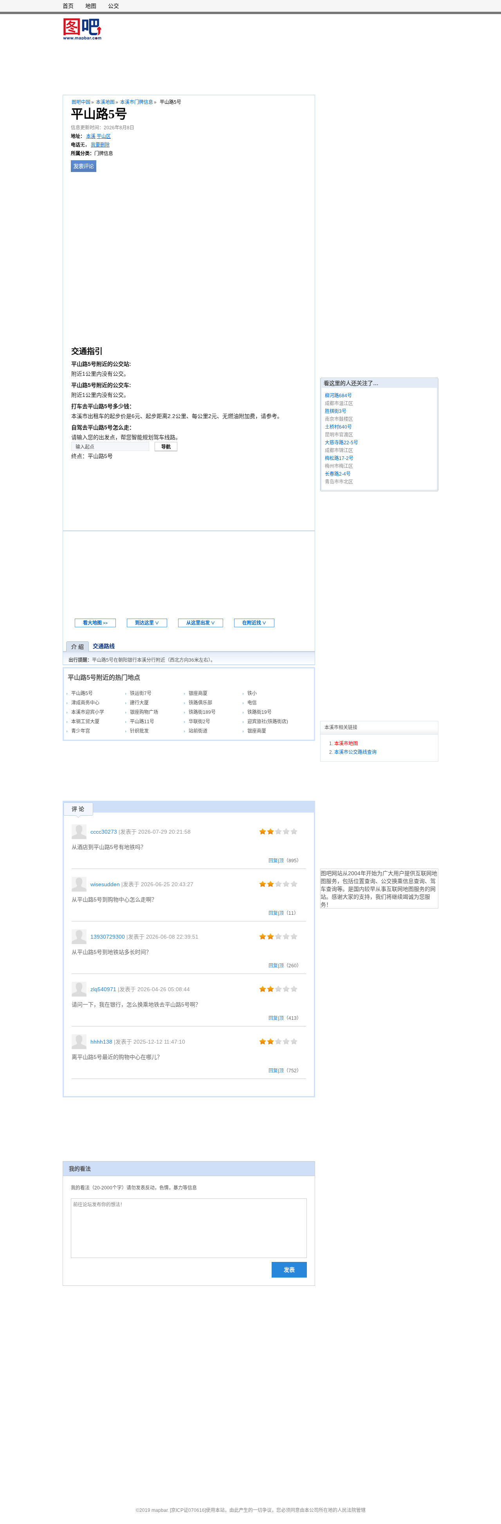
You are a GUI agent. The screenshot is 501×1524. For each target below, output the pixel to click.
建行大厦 (139, 703)
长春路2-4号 (338, 474)
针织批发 (139, 731)
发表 (289, 1270)
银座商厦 (198, 693)
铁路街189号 (202, 712)
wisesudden (105, 884)
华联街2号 (199, 721)
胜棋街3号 (335, 411)
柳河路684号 (338, 395)
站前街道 (198, 731)
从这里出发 (200, 623)
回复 (273, 860)
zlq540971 (103, 989)
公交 (113, 6)
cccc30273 (103, 832)
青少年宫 (80, 731)
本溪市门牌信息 (136, 102)
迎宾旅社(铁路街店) (267, 721)
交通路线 (104, 646)
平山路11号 (142, 721)
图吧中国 (81, 102)
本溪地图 (105, 102)
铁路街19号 (259, 712)
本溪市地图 (346, 743)
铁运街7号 (140, 693)
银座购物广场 (144, 712)
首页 (68, 6)
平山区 (104, 136)
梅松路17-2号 (339, 458)
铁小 (252, 693)
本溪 (91, 136)
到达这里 (147, 623)
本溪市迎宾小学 (87, 712)
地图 (90, 6)
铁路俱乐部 (200, 703)
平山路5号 (82, 693)
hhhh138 (101, 1042)
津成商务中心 (85, 703)
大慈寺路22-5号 (341, 442)
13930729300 (107, 937)
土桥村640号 (338, 427)
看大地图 (95, 623)
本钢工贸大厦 (85, 721)
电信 (252, 703)
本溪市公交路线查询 (355, 752)
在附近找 (254, 623)
